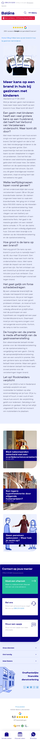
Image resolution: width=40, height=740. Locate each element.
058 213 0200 (10, 3)
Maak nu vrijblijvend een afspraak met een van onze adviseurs (17, 583)
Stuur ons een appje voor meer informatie (16, 627)
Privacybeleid (20, 707)
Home (4, 38)
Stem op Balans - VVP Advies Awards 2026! (18, 18)
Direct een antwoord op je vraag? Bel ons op (17, 605)
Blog (9, 38)
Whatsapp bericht (18, 573)
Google (16, 31)
